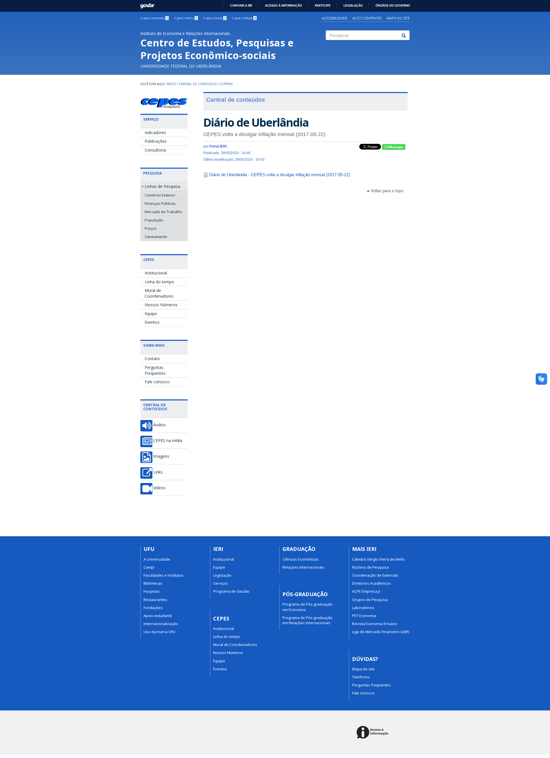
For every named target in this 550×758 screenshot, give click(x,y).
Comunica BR (241, 5)
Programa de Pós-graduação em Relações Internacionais (307, 620)
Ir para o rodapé (244, 18)
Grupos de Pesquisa (370, 599)
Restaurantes (155, 599)
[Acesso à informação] (373, 733)
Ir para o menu (185, 18)
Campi (149, 567)
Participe (323, 5)
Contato (152, 358)
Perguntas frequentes (371, 685)
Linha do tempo (159, 281)
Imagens (161, 456)
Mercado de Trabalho (163, 211)
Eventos (152, 322)
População (154, 220)
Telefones (361, 677)
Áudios (159, 425)
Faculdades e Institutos (164, 575)
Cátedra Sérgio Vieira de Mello (378, 559)
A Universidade (157, 559)
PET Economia (364, 615)
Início (171, 84)
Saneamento (156, 236)
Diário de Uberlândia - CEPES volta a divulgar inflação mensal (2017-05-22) (279, 174)
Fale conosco (157, 381)
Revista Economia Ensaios (374, 623)
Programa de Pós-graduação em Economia (307, 607)
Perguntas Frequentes (155, 370)
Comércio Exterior (160, 195)
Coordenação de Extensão (375, 575)
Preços (151, 228)
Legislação (353, 5)
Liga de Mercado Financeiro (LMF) (380, 631)
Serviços (220, 583)
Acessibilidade (334, 18)
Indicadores (155, 132)
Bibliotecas (153, 583)
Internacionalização (161, 623)
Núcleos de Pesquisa (370, 567)
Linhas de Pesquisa (162, 186)
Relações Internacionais (303, 567)
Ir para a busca (214, 18)
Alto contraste (367, 18)
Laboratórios (363, 607)
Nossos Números (161, 304)
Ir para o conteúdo (154, 18)
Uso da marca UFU (159, 631)
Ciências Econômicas (300, 559)
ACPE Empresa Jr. (366, 591)
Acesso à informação (283, 5)
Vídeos (159, 488)
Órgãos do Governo (393, 5)
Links (158, 472)
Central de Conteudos (198, 84)
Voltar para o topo (386, 190)
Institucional (156, 273)
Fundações (153, 607)
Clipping (226, 84)
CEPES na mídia (167, 441)
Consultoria (155, 150)
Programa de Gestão (231, 591)
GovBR (145, 4)
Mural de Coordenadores (159, 293)
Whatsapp (395, 147)
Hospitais (152, 591)
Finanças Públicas (160, 203)
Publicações (156, 141)
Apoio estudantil (158, 615)
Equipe (151, 313)
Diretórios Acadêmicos (371, 583)
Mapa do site (398, 18)
